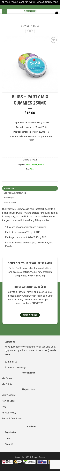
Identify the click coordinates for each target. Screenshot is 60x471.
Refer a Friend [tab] (10, 202)
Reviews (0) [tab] (9, 198)
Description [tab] (9, 188)
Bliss (36, 26)
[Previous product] (32, 31)
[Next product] (27, 31)
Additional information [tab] (15, 193)
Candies (34, 164)
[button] (4, 11)
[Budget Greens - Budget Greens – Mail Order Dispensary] (30, 11)
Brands (25, 26)
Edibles (41, 164)
